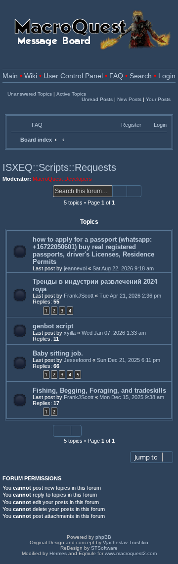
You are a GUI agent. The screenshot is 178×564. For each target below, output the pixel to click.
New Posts (129, 99)
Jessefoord (77, 360)
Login (167, 76)
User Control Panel (73, 76)
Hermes (58, 553)
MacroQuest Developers (62, 179)
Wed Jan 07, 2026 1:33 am (114, 333)
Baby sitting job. (58, 353)
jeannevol (75, 268)
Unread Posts (97, 99)
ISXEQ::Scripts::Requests (59, 167)
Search (141, 76)
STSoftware (104, 548)
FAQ (116, 76)
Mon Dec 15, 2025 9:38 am (131, 397)
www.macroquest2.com (131, 553)
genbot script (53, 326)
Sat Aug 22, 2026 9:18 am (123, 268)
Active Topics (71, 94)
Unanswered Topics (29, 94)
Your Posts (158, 99)
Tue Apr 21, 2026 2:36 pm (130, 296)
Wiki (30, 76)
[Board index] (89, 29)
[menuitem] (33, 125)
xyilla (70, 333)
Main (10, 76)
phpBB (103, 537)
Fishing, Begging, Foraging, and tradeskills (99, 390)
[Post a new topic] (26, 191)
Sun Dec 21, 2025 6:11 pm (128, 360)
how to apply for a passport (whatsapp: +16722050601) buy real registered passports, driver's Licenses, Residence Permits (93, 250)
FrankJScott (78, 296)
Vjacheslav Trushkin (125, 542)
